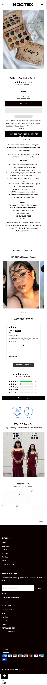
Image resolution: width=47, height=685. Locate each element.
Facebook (5, 557)
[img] (13, 327)
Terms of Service (8, 564)
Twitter (4, 550)
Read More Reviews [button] (23, 365)
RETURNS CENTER (8, 628)
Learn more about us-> (10, 597)
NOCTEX (18, 669)
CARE (4, 624)
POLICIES (28, 250)
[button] (19, 82)
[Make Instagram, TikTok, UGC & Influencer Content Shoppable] (40, 522)
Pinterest (5, 553)
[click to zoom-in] (40, 10)
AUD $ (6, 650)
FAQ (3, 613)
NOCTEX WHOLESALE (9, 632)
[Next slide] (23, 345)
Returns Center (7, 560)
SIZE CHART (17, 250)
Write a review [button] (23, 398)
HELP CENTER (7, 610)
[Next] (11, 10)
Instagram (5, 546)
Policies (4, 542)
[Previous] (6, 10)
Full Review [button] (12, 356)
